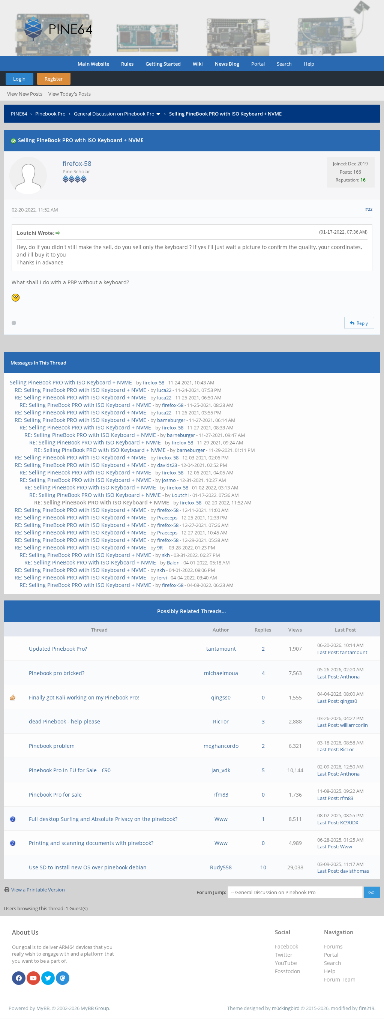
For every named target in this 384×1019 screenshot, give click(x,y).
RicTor (221, 721)
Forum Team (340, 979)
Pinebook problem (52, 745)
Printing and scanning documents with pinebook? (91, 842)
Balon (173, 562)
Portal (258, 63)
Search (284, 63)
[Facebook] (19, 978)
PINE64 (19, 113)
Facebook (286, 946)
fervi (162, 577)
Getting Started (163, 63)
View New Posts (24, 93)
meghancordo (221, 745)
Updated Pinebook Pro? (58, 648)
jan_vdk (221, 770)
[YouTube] (33, 978)
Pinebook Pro (50, 113)
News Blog (227, 63)
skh (166, 555)
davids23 (167, 465)
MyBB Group (95, 1008)
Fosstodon (287, 971)
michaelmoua (221, 673)
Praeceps (167, 517)
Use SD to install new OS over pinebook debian (88, 867)
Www (221, 818)
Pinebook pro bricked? (56, 673)
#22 (368, 209)
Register (54, 78)
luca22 (164, 390)
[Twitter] (48, 978)
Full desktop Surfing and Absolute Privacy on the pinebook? (103, 818)
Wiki (198, 63)
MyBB (43, 1008)
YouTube (286, 962)
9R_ (161, 547)
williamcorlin (354, 725)
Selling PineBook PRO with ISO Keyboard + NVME (71, 382)
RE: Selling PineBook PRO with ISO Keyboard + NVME (80, 389)
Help (309, 63)
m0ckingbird (286, 1008)
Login (19, 78)
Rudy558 (221, 867)
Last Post (327, 652)
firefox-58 (77, 163)
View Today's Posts (69, 93)
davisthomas (354, 870)
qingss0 (221, 697)
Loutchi (180, 495)
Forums (333, 946)
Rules (127, 63)
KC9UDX (349, 822)
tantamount (221, 648)
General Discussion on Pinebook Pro (114, 113)
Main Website (93, 63)
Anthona (350, 676)
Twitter (283, 954)
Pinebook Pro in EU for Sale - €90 (70, 770)
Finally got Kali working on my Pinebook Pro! (84, 697)
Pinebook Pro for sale (55, 794)
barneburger (171, 420)
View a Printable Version (38, 889)
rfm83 (220, 794)
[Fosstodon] (62, 978)
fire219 (366, 1008)
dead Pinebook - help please (64, 721)
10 (263, 867)
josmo (169, 480)
